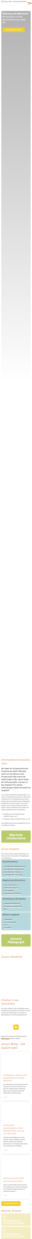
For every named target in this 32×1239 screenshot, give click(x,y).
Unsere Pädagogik (16, 940)
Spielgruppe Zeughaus (8, 983)
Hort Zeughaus (6, 979)
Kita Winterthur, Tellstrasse (13, 872)
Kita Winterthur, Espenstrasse (14, 869)
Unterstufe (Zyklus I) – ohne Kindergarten (14, 971)
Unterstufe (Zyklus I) (11, 885)
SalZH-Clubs (5, 1039)
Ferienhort (8, 928)
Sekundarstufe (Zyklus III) (13, 893)
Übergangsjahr (9, 891)
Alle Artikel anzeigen (11, 1203)
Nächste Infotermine (16, 837)
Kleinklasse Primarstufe (12, 904)
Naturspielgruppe (10, 922)
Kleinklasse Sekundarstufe (13, 907)
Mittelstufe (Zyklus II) (12, 888)
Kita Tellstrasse (6, 1041)
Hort (6, 925)
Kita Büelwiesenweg (7, 997)
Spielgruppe (8, 919)
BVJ (6, 909)
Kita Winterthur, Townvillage (14, 875)
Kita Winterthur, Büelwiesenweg (15, 867)
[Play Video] (16, 1027)
